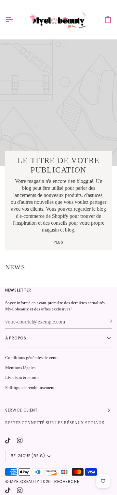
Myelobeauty (24, 481)
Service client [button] (21, 410)
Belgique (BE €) (28, 455)
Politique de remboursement (30, 387)
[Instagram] (20, 440)
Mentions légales (20, 367)
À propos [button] (15, 338)
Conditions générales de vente (31, 357)
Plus (58, 242)
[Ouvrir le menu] (15, 19)
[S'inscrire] (106, 321)
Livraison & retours (22, 377)
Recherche (66, 481)
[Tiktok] (7, 440)
